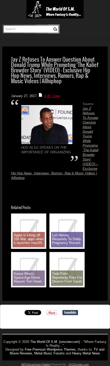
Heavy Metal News (86, 353)
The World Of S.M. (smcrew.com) (55, 342)
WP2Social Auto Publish (35, 364)
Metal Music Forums (49, 353)
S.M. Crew (52, 96)
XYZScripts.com (79, 364)
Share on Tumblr (70, 312)
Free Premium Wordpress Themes (50, 349)
